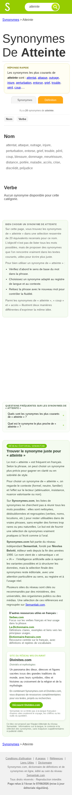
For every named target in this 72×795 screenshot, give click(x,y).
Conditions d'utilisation (18, 758)
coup (17, 87)
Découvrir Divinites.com (26, 705)
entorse (38, 82)
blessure (21, 156)
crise (56, 162)
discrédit (12, 168)
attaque (42, 77)
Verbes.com (16, 617)
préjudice (26, 168)
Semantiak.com (35, 604)
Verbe (22, 119)
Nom (9, 119)
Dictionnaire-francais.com (25, 636)
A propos (40, 758)
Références (56, 758)
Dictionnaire (45, 762)
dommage (35, 156)
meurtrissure (53, 156)
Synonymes (10, 19)
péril (10, 87)
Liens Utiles (27, 762)
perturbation (23, 82)
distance (12, 162)
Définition (50, 100)
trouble (56, 82)
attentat (31, 77)
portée (24, 162)
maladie (36, 162)
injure (10, 82)
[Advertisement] (36, 359)
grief (47, 82)
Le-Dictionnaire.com (21, 627)
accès (47, 162)
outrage (54, 77)
